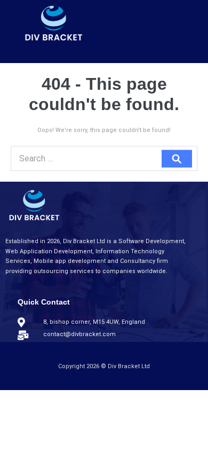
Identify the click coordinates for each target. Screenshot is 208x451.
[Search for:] (104, 159)
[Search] (177, 158)
